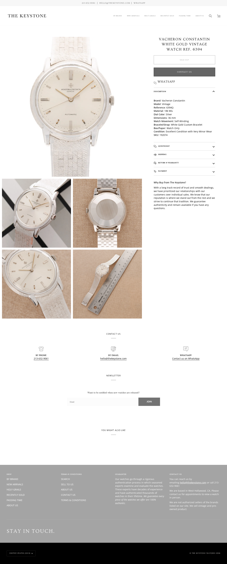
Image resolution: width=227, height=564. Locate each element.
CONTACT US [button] (176, 474)
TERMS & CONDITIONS (73, 500)
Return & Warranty (168, 163)
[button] (117, 16)
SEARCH (65, 479)
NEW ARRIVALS (15, 484)
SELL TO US (67, 484)
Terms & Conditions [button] (71, 474)
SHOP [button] (9, 474)
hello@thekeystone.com (113, 358)
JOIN (149, 401)
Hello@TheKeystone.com (114, 3)
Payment (162, 171)
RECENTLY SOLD (16, 494)
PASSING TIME (14, 500)
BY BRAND (12, 479)
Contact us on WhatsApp (186, 358)
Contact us (184, 72)
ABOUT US (12, 505)
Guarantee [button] (120, 474)
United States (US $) (19, 553)
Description (160, 92)
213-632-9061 (41, 358)
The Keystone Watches (204, 553)
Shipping (162, 154)
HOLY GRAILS (14, 489)
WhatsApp (139, 3)
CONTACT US (68, 494)
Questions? (164, 146)
